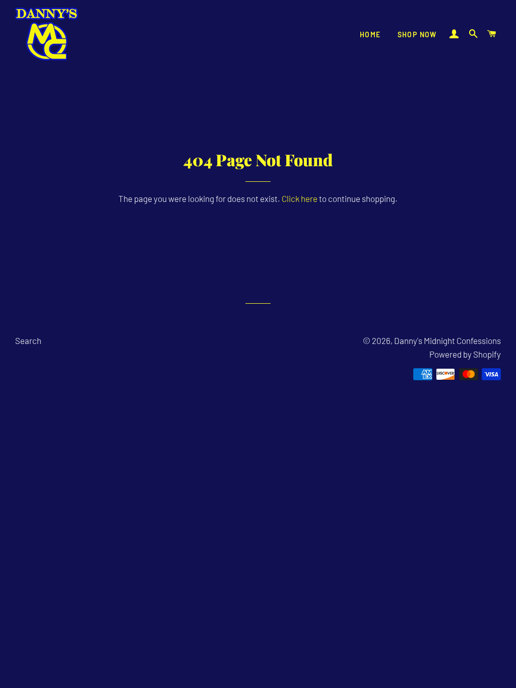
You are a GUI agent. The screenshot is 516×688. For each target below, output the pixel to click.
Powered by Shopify (465, 354)
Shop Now (417, 34)
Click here (299, 198)
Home (370, 34)
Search (28, 340)
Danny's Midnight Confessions (447, 340)
